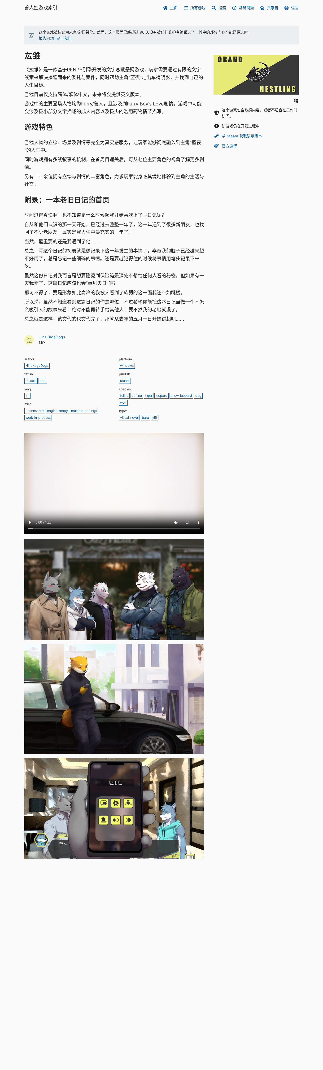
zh (27, 395)
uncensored (35, 411)
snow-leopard (181, 395)
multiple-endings (84, 411)
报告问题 (46, 38)
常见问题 (246, 7)
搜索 (222, 7)
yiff (154, 417)
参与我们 (63, 38)
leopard (161, 395)
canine (137, 395)
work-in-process (38, 417)
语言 (295, 7)
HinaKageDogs (52, 337)
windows (127, 365)
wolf (123, 402)
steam (125, 381)
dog (198, 395)
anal (43, 381)
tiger (148, 395)
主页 (174, 7)
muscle (31, 381)
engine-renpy (57, 411)
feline (124, 395)
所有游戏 (197, 7)
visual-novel (129, 417)
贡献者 (272, 7)
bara (145, 417)
